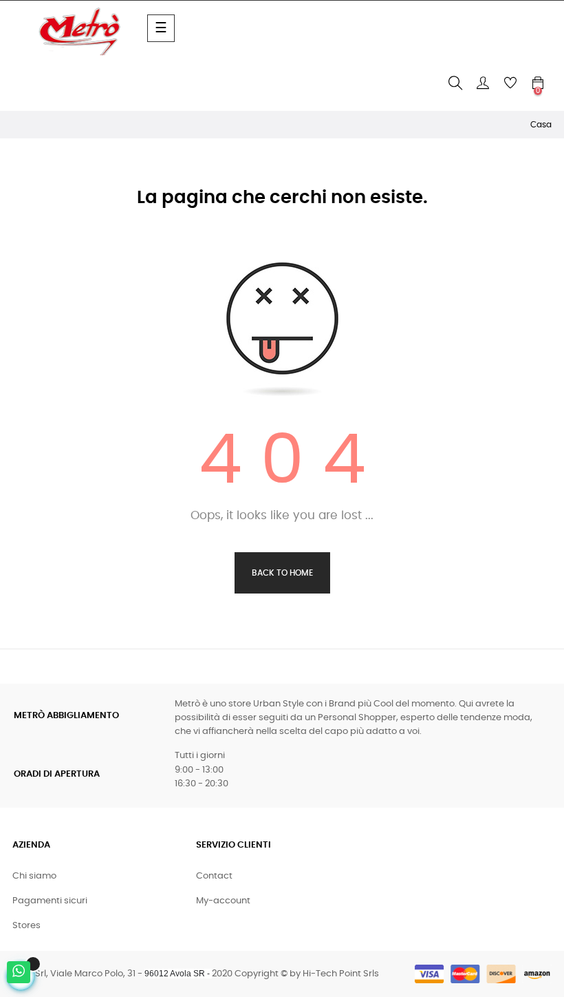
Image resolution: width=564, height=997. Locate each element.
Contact (214, 876)
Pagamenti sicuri (49, 900)
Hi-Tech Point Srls (341, 973)
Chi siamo (34, 876)
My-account (223, 900)
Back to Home (282, 573)
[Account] (483, 83)
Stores (26, 925)
